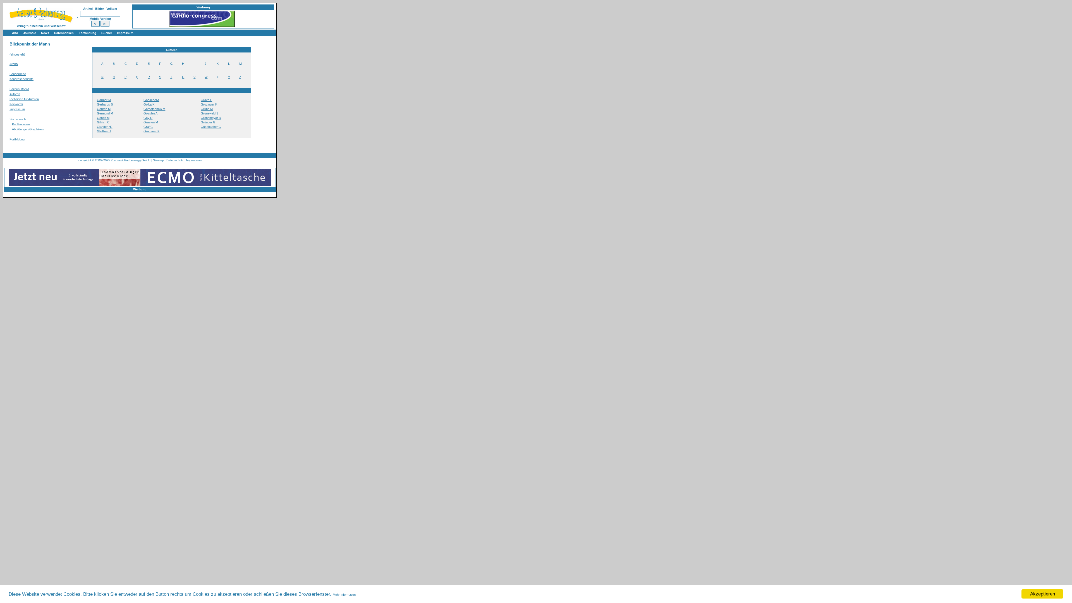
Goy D (147, 117)
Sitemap (158, 160)
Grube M (207, 109)
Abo (15, 33)
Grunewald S (209, 113)
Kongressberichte (21, 79)
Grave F (206, 100)
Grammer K (151, 131)
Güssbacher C (211, 126)
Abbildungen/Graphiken (28, 129)
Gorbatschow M (154, 109)
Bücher (106, 33)
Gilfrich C (103, 122)
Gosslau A (150, 113)
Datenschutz (175, 160)
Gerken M (104, 109)
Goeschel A (151, 100)
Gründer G (208, 122)
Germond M (105, 113)
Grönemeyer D (211, 117)
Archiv (13, 64)
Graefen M (150, 122)
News (45, 33)
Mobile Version (100, 18)
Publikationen (21, 124)
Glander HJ (105, 126)
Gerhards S (105, 104)
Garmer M (104, 100)
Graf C (148, 126)
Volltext (111, 8)
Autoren (14, 94)
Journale (29, 33)
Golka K (148, 104)
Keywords (16, 104)
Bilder (99, 8)
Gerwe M (103, 117)
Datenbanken (64, 33)
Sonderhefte (17, 74)
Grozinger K (209, 104)
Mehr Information (344, 594)
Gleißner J (104, 131)
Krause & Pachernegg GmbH (130, 160)
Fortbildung (87, 33)
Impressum (125, 33)
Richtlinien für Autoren (24, 99)
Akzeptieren (1042, 594)
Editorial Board (19, 89)
